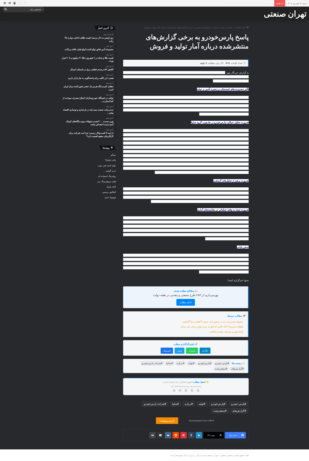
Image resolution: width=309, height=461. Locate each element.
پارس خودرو (237, 403)
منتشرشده (219, 410)
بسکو (113, 155)
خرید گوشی (110, 170)
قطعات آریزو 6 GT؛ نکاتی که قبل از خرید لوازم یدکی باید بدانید (212, 326)
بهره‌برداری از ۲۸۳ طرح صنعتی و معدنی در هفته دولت (185, 295)
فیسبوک (167, 350)
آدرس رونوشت (167, 420)
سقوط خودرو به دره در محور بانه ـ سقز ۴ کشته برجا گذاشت (212, 321)
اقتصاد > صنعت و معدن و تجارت (226, 27)
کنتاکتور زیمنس (109, 192)
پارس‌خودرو (217, 403)
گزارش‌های (238, 410)
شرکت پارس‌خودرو (154, 403)
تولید (201, 403)
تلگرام (205, 350)
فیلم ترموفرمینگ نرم (106, 181)
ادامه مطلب (186, 302)
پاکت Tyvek (110, 160)
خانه (244, 27)
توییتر (179, 350)
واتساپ (192, 350)
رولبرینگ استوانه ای (107, 176)
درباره (188, 403)
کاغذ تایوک (111, 186)
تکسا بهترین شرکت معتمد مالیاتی (226, 331)
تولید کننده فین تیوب (107, 165)
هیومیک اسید (110, 197)
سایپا (174, 403)
